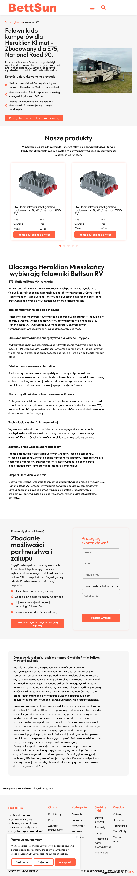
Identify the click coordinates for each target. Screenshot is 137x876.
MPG (131, 872)
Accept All (65, 862)
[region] (43, 851)
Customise (22, 862)
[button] (103, 7)
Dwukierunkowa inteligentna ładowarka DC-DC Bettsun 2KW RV (98, 210)
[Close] (77, 837)
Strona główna (14, 22)
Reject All (43, 862)
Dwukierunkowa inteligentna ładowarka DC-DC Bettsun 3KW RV (37, 210)
